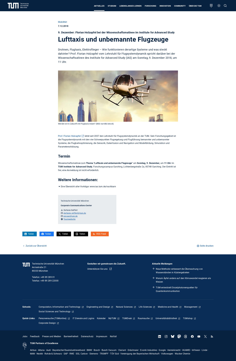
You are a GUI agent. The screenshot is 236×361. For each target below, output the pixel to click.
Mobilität (62, 22)
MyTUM (112, 318)
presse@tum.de (71, 216)
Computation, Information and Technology (60, 307)
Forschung (150, 6)
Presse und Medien (51, 336)
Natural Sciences (124, 307)
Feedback (35, 336)
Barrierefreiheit (71, 336)
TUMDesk (127, 318)
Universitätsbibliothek (167, 318)
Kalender (101, 318)
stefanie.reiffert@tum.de (75, 213)
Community (180, 6)
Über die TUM (195, 6)
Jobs (24, 336)
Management (191, 307)
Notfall (113, 336)
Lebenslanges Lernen (130, 6)
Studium (112, 6)
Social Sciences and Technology (55, 311)
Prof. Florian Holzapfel (69, 136)
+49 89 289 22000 (49, 280)
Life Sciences (146, 307)
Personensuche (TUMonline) (53, 318)
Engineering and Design (99, 307)
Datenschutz (87, 336)
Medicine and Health (168, 307)
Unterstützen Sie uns (97, 269)
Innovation (165, 6)
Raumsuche (144, 318)
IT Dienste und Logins (83, 318)
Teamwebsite (70, 219)
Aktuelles (99, 6)
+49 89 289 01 (48, 277)
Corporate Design (47, 323)
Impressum (101, 336)
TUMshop (188, 318)
